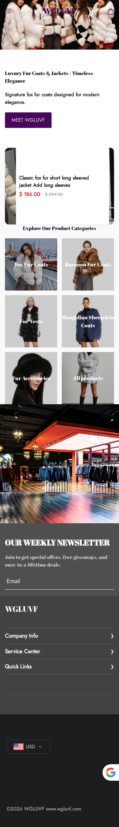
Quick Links (18, 666)
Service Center (22, 651)
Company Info (21, 636)
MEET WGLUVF (28, 120)
